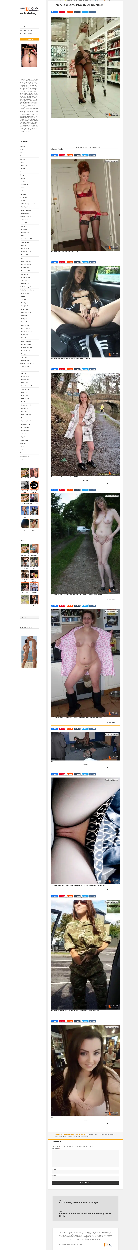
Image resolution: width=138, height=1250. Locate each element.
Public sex (23, 443)
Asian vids (24, 370)
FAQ (100, 1239)
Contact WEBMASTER (75, 1239)
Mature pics (24, 335)
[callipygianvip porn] (25, 497)
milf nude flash (25, 605)
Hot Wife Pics (25, 328)
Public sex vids (25, 424)
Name (54, 1169)
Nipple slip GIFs (26, 261)
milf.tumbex (25, 592)
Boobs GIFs (24, 235)
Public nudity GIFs (26, 267)
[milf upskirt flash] (34, 586)
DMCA (87, 1239)
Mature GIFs (25, 255)
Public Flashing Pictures (27, 290)
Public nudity (24, 440)
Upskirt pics (25, 360)
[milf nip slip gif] (34, 599)
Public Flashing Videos (26, 27)
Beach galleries (25, 207)
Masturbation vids (26, 405)
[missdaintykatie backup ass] (34, 548)
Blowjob (22, 159)
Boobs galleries (26, 210)
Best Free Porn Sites (26, 627)
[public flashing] (25, 472)
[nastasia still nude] (25, 510)
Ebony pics (24, 322)
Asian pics (24, 296)
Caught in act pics (26, 312)
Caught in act (24, 165)
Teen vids (24, 434)
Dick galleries (25, 213)
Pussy (22, 446)
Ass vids (23, 373)
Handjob (22, 178)
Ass (21, 152)
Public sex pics (25, 350)
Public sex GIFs (26, 271)
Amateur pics (25, 293)
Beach (22, 156)
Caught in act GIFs (27, 239)
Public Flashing (28, 13)
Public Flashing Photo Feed (28, 287)
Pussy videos (25, 427)
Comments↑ (111, 256)
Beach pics (24, 303)
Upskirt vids (25, 437)
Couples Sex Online (94, 147)
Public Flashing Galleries (27, 204)
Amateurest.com (75, 147)
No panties (23, 197)
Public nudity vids (26, 421)
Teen (21, 453)
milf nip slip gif (34, 605)
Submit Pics (30, 39)
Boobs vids (24, 382)
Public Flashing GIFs (26, 33)
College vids (25, 389)
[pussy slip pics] (34, 510)
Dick (21, 172)
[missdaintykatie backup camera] (25, 548)
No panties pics (26, 344)
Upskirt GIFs (25, 283)
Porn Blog (23, 200)
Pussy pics (24, 354)
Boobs (22, 162)
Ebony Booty (84, 147)
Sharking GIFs (25, 277)
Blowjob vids (25, 379)
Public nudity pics (26, 347)
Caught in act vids (26, 386)
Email (54, 1175)
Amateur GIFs (25, 220)
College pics (25, 315)
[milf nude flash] (25, 599)
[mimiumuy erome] (34, 574)
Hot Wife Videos (26, 402)
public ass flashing (83, 1136)
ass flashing (73, 1136)
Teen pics (24, 357)
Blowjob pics (25, 306)
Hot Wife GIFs (25, 248)
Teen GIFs (24, 280)
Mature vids (24, 408)
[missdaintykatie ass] (34, 561)
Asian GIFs (24, 223)
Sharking (22, 450)
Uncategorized (24, 456)
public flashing (25, 477)
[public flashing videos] (34, 485)
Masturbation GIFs (26, 251)
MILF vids (24, 411)
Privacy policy (94, 1239)
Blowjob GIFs (25, 232)
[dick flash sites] (34, 497)
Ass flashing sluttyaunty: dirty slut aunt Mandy (70, 1135)
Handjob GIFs (25, 245)
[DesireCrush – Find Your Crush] (29, 55)
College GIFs (25, 242)
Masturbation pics (26, 331)
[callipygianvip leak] (25, 523)
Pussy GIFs (24, 274)
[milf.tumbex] (25, 586)
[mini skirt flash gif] (25, 574)
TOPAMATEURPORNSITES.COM (84, 1)
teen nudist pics (34, 477)
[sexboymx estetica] (25, 485)
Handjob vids (25, 398)
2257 (83, 1239)
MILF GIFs (24, 258)
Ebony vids (24, 395)
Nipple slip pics (26, 341)
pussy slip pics (34, 516)
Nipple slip (23, 194)
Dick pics (24, 319)
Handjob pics (25, 325)
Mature (22, 188)
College (22, 168)
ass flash (67, 1136)
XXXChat (99, 1)
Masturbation (24, 184)
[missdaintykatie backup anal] (25, 561)
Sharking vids (25, 430)
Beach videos (25, 376)
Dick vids (24, 392)
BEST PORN (70, 1)
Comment (56, 1149)
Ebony (22, 175)
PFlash (102, 1135)
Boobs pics (24, 309)
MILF (21, 191)
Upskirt (22, 459)
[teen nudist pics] (34, 472)
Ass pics (23, 299)
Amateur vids (25, 366)
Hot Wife (22, 181)
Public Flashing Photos (26, 30)
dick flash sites (34, 503)
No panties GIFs (26, 264)
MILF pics (24, 338)
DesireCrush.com (110, 1)
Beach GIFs (24, 229)
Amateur (22, 146)
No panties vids (26, 418)
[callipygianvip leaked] (34, 523)
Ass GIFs (24, 226)
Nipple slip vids (26, 414)
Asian (21, 149)
